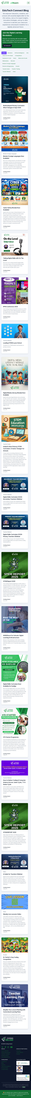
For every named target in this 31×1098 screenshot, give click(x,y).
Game (14, 58)
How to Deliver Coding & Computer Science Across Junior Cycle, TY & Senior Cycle (14, 782)
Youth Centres (19, 1052)
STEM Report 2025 (9, 581)
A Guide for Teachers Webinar (12, 874)
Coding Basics (18, 55)
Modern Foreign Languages (9, 63)
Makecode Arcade (22, 58)
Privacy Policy (4, 1067)
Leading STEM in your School (12, 343)
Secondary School (5, 1057)
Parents (18, 1054)
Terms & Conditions (6, 1066)
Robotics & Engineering (8, 66)
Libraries (18, 1050)
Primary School (5, 1055)
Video (14, 71)
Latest (4, 52)
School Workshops (5, 1052)
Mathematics (6, 61)
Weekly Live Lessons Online (12, 914)
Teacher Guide (6, 69)
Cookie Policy (4, 1069)
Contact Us (4, 1061)
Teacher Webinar (7, 71)
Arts (27, 52)
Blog (2, 1063)
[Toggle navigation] (28, 3)
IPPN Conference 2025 (10, 306)
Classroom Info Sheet (8, 55)
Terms (24, 1087)
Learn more (19, 1095)
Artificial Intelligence (19, 52)
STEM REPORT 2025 (9, 832)
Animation (10, 52)
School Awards (5, 1050)
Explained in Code (7, 58)
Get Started (6, 45)
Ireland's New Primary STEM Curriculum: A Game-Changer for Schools (13, 449)
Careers (3, 1064)
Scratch (17, 66)
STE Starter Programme (11, 737)
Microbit (13, 61)
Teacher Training (16, 69)
